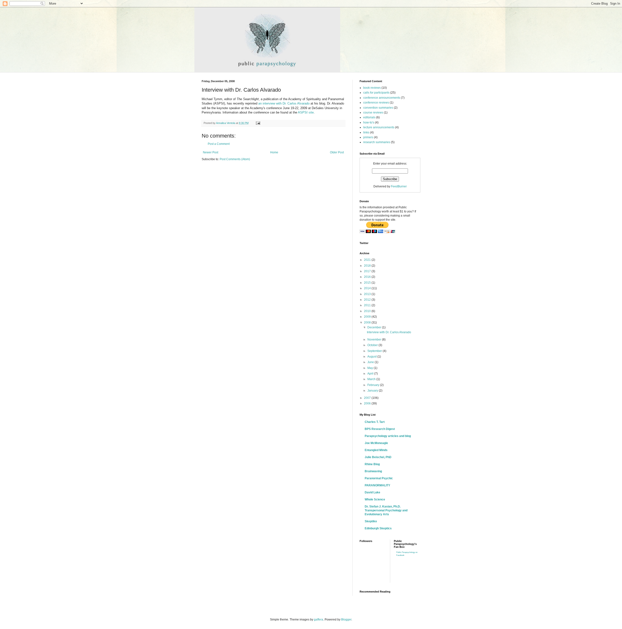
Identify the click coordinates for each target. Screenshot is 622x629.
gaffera (318, 619)
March (371, 379)
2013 (367, 294)
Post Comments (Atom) (235, 159)
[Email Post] (258, 123)
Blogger (346, 619)
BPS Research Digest (380, 429)
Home (274, 152)
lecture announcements (378, 127)
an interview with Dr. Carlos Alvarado (284, 103)
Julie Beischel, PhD (378, 457)
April (370, 373)
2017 (367, 271)
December (374, 327)
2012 (367, 299)
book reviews (372, 87)
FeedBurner (399, 186)
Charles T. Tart (375, 422)
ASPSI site (306, 112)
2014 (367, 288)
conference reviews (376, 102)
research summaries (376, 142)
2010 (367, 311)
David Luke (372, 492)
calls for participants (376, 92)
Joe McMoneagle (376, 443)
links (366, 132)
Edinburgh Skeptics (378, 528)
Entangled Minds (376, 450)
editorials (369, 117)
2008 (367, 322)
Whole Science (375, 499)
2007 (367, 398)
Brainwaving (373, 471)
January (373, 390)
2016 (367, 277)
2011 (367, 305)
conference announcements (381, 97)
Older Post (337, 152)
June (371, 362)
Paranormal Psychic (379, 478)
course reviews (373, 112)
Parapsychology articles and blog (388, 436)
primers (368, 137)
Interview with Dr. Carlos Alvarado (389, 332)
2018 (367, 265)
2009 (367, 316)
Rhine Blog (372, 464)
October (373, 345)
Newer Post (210, 152)
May (370, 368)
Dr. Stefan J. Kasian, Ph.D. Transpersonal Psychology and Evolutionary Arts (386, 510)
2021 (367, 260)
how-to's (368, 122)
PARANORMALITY (377, 485)
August (372, 356)
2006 (367, 403)
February (373, 385)
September (375, 351)
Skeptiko (371, 521)
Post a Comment (219, 144)
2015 (367, 282)
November (374, 339)
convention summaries (378, 107)
